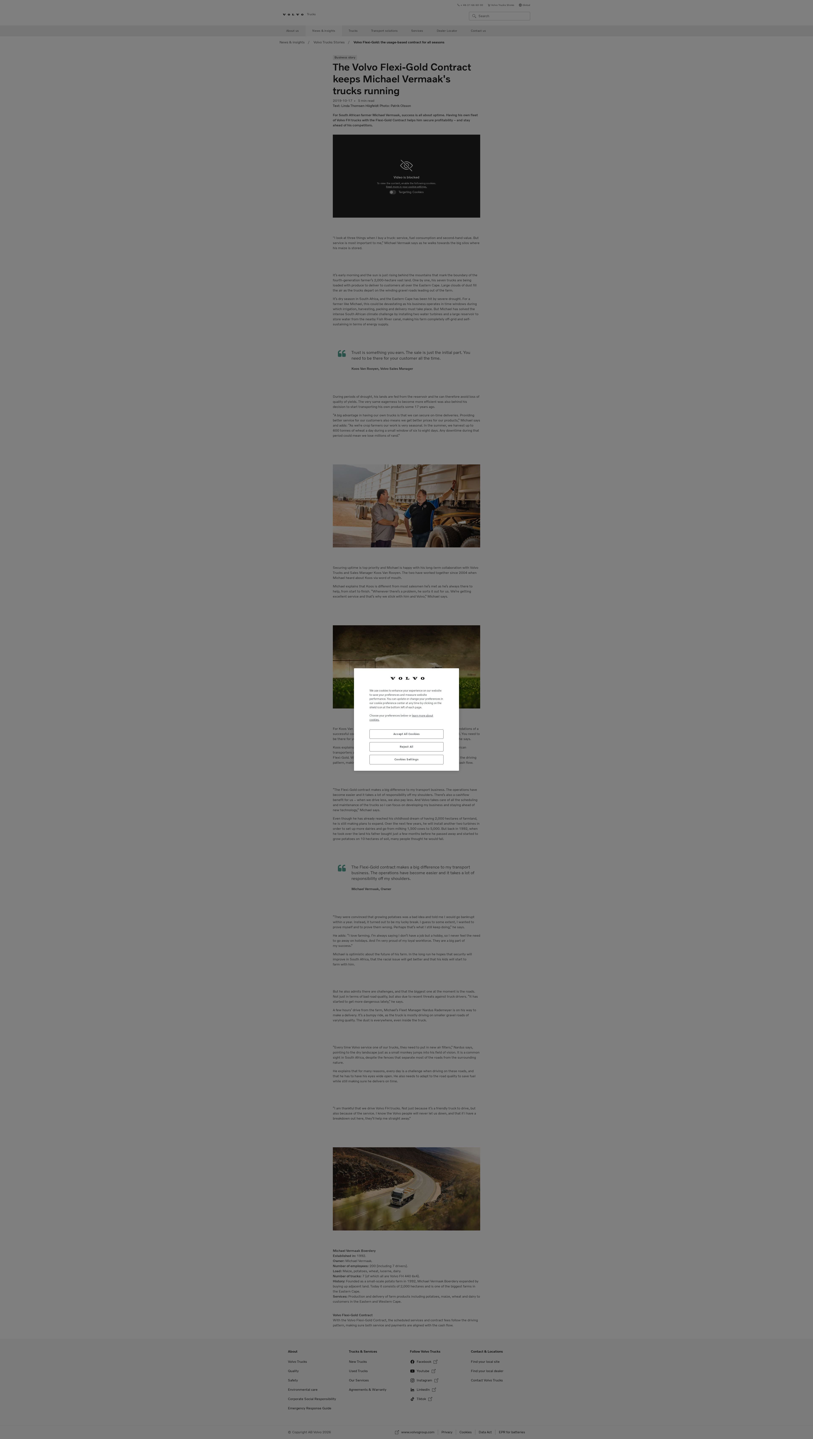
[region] (406, 719)
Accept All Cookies (406, 734)
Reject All (406, 746)
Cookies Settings (406, 759)
